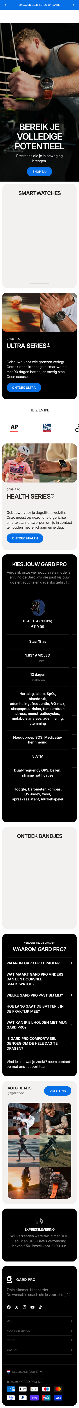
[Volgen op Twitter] (16, 1307)
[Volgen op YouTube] (32, 1307)
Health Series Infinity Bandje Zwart (22, 899)
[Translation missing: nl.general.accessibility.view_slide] (39, 102)
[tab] (39, 193)
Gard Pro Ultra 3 (24, 252)
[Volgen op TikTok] (40, 1307)
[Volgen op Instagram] (24, 1307)
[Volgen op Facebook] (9, 1307)
